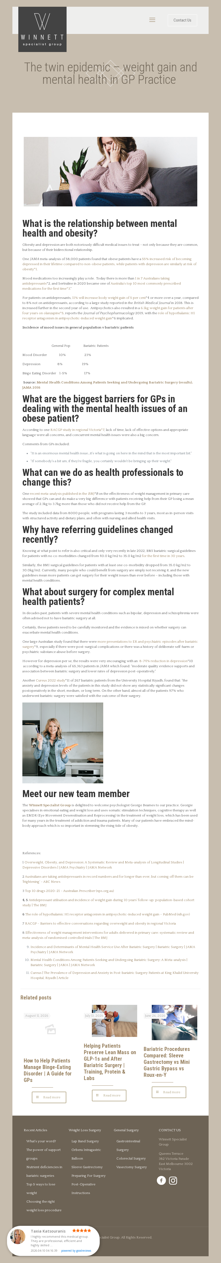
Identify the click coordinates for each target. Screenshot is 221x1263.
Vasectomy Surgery (131, 1167)
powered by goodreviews (76, 1250)
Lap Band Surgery (85, 1141)
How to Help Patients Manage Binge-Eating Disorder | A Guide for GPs (48, 1070)
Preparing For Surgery (88, 1176)
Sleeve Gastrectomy (87, 1167)
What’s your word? (41, 1141)
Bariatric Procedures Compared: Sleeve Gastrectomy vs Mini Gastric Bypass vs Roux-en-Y (167, 1062)
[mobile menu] (152, 20)
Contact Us (182, 20)
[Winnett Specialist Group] (42, 29)
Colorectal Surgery (131, 1158)
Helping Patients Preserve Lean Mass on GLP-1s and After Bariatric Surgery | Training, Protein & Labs (110, 1062)
